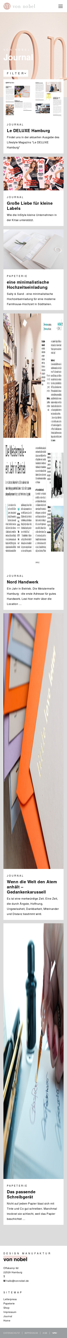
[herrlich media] (54, 1333)
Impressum (9, 1312)
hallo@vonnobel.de (17, 1280)
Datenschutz (11, 1332)
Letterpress (10, 1299)
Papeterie (9, 1303)
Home (6, 1320)
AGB (45, 1332)
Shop (6, 1307)
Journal (7, 1316)
